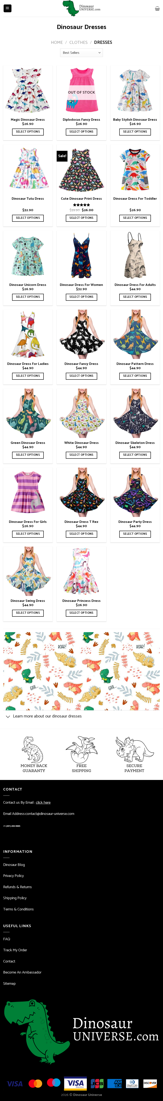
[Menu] (7, 8)
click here (43, 802)
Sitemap (9, 984)
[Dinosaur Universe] (81, 8)
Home (57, 42)
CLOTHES (78, 42)
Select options (28, 132)
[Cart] (157, 8)
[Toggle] (8, 717)
